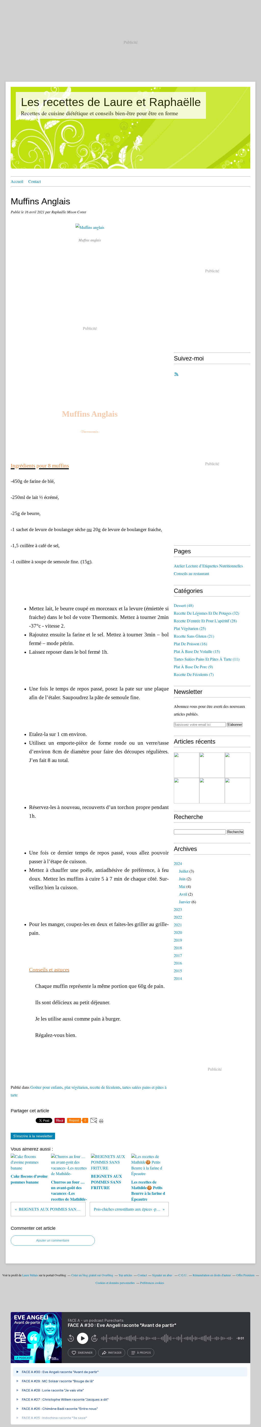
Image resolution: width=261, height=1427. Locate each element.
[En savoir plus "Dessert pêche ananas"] (186, 765)
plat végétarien (76, 1087)
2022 (178, 917)
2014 (178, 978)
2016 (178, 963)
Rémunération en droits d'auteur (212, 1275)
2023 (178, 909)
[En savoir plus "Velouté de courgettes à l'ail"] (212, 790)
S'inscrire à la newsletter (33, 1136)
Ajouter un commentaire (52, 1240)
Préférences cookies (152, 1283)
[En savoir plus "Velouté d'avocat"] (186, 790)
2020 (178, 932)
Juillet (183, 871)
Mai (182, 886)
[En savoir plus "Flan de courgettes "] (237, 790)
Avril (183, 894)
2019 (178, 940)
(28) (205, 620)
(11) (206, 659)
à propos (144, 1352)
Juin (182, 878)
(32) (206, 613)
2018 (178, 947)
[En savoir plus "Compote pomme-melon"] (212, 765)
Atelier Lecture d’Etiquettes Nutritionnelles (208, 565)
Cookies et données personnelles (115, 1283)
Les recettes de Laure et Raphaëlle (111, 102)
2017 (178, 955)
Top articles (125, 1275)
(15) (197, 651)
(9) (193, 666)
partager (115, 1352)
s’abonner (85, 1352)
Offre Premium (245, 1275)
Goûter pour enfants (46, 1087)
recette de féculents (105, 1087)
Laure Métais (30, 1275)
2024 (178, 863)
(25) (190, 628)
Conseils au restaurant (191, 573)
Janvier (184, 901)
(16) (190, 643)
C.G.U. (182, 1275)
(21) (194, 636)
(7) (194, 674)
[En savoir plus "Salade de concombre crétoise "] (237, 765)
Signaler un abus (162, 1275)
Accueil (17, 181)
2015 (178, 970)
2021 (178, 924)
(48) (183, 605)
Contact (34, 181)
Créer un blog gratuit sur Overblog (92, 1275)
